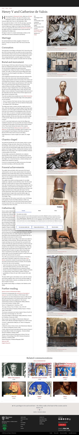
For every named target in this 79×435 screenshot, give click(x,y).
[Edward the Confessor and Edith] (40, 370)
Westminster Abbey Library (62, 48)
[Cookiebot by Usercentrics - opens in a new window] (58, 207)
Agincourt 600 (5, 341)
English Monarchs (6, 343)
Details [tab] (39, 210)
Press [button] (22, 426)
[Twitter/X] (61, 419)
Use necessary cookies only (24, 227)
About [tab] (55, 210)
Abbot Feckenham (28, 96)
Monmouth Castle (18, 16)
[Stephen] (40, 389)
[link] (66, 428)
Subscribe (62, 424)
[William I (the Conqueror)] (14, 370)
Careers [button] (22, 428)
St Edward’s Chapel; (38, 30)
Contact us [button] (23, 424)
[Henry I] (65, 389)
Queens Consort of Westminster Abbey (11, 291)
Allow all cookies (55, 227)
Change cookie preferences (39, 227)
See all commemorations (39, 360)
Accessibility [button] (23, 422)
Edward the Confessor (25, 27)
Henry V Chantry (38, 31)
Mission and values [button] (24, 418)
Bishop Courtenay (18, 127)
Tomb (35, 34)
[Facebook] (59, 419)
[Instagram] (63, 419)
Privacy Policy (42, 222)
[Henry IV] (14, 389)
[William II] (65, 370)
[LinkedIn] (68, 419)
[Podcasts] (70, 419)
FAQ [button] (21, 420)
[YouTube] (65, 419)
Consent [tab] (23, 210)
